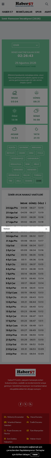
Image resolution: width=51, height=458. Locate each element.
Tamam (35, 454)
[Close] (46, 229)
